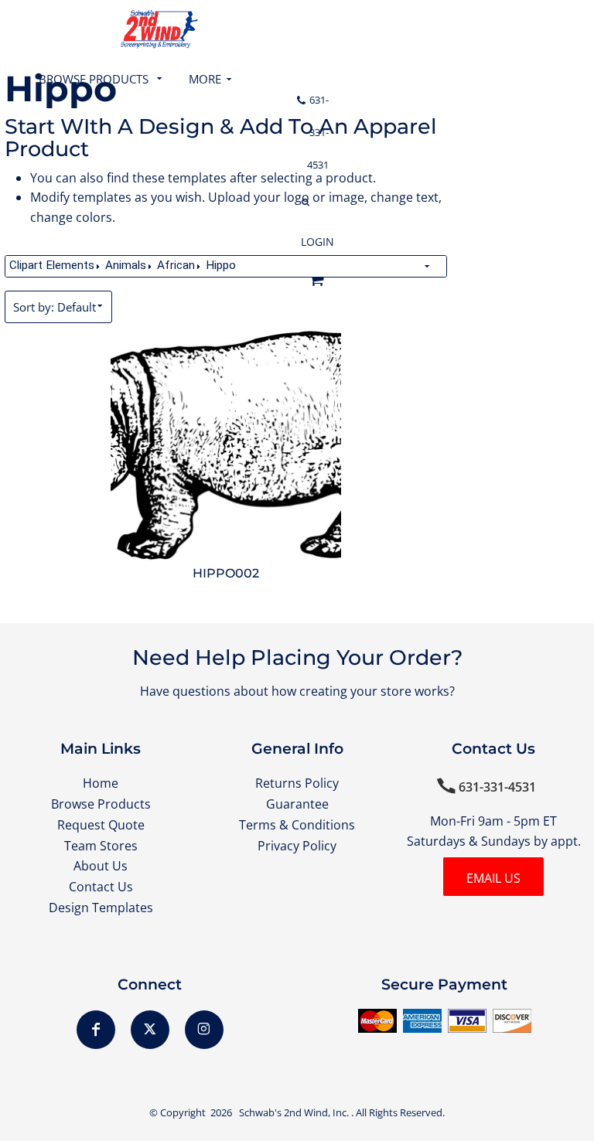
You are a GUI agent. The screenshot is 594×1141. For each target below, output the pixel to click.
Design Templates (101, 907)
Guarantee (297, 803)
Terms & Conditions (297, 824)
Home (100, 783)
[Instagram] (204, 1029)
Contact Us (101, 886)
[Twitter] (150, 1029)
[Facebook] (96, 1029)
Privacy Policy (297, 845)
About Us (100, 865)
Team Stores (101, 845)
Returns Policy (297, 783)
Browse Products (101, 803)
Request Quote (101, 824)
